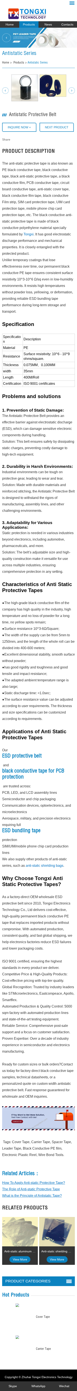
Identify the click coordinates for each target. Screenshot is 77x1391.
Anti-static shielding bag (57, 1251)
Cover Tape (21, 1142)
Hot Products (15, 1295)
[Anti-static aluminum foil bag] (20, 1232)
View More (20, 1259)
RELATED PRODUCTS (25, 1208)
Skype (13, 1386)
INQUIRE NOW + (19, 127)
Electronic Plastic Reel (19, 1155)
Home (10, 24)
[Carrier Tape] (17, 1337)
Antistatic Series (38, 62)
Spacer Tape (61, 1142)
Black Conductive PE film (42, 1148)
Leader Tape (11, 1148)
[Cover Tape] (17, 1305)
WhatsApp (38, 1386)
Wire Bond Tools (50, 1155)
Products (29, 24)
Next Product (56, 127)
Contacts (67, 24)
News (48, 24)
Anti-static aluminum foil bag (21, 1251)
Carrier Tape (40, 1142)
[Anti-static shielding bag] (57, 1232)
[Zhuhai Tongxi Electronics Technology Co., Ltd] (38, 12)
